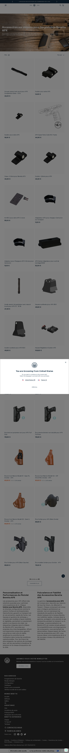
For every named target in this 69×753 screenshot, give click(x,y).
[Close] (65, 362)
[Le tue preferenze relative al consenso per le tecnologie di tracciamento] (66, 750)
